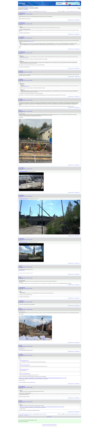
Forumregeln (54, 424)
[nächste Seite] (79, 11)
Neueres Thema (21, 415)
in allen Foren (44, 11)
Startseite (19, 6)
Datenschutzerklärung (49, 424)
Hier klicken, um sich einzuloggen (23, 421)
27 (69, 11)
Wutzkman (21, 79)
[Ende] (80, 11)
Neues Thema (31, 11)
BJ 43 (20, 110)
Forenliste (20, 11)
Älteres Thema (27, 415)
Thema (29, 6)
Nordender (21, 71)
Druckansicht (49, 416)
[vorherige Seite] (66, 11)
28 (70, 11)
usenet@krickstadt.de (32, 382)
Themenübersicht (25, 11)
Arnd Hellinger (26, 9)
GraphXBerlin (22, 195)
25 (67, 11)
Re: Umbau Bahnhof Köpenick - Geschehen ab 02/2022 (25, 80)
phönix (21, 266)
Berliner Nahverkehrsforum (24, 6)
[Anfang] (65, 11)
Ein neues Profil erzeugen (78, 0)
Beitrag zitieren (78, 34)
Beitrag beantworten (71, 34)
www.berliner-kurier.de (30, 41)
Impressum (44, 424)
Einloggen (71, 0)
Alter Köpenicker (22, 22)
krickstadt (21, 354)
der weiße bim (22, 37)
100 (42, 11)
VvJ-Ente (21, 99)
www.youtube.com (21, 270)
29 (71, 11)
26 (68, 11)
